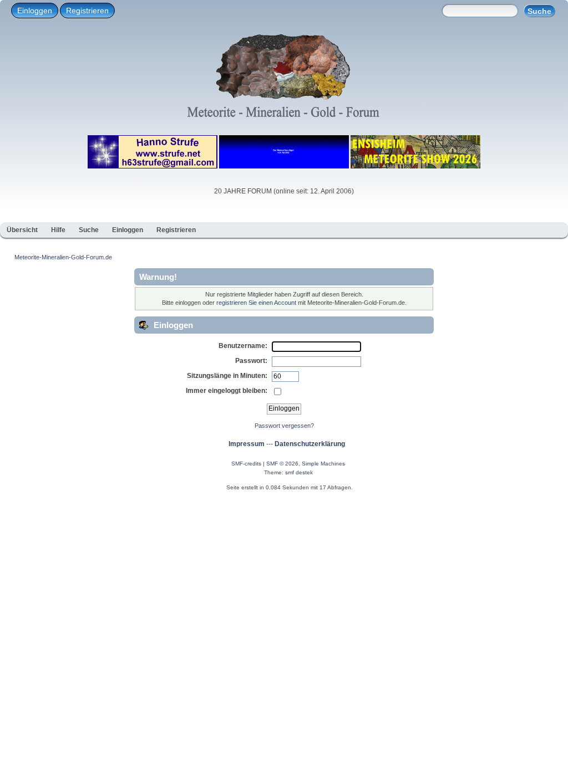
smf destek (299, 472)
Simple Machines (323, 464)
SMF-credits (246, 464)
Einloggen (34, 10)
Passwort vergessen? (284, 425)
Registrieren (87, 10)
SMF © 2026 (282, 464)
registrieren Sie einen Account (256, 302)
